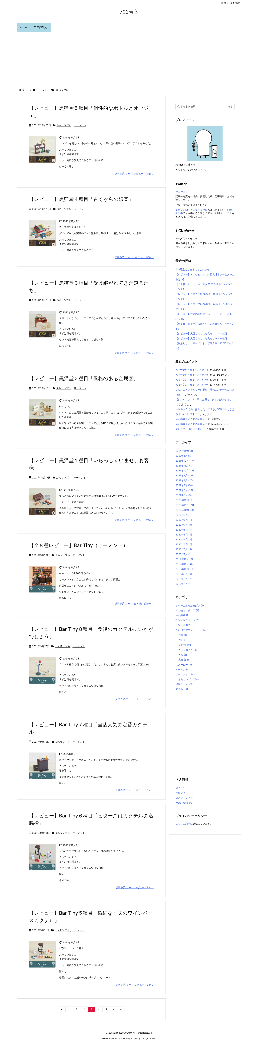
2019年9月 (184, 573)
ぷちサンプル (64, 125)
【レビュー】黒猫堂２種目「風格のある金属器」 (83, 378)
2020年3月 (184, 544)
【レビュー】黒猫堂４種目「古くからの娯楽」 (81, 199)
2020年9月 (184, 514)
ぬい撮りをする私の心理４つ (191, 419)
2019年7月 (183, 583)
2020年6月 (184, 529)
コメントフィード (185, 797)
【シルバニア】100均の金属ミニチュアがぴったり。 (205, 399)
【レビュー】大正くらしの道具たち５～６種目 (201, 338)
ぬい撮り (182, 615)
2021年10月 (185, 470)
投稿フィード (183, 792)
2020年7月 (184, 524)
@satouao (181, 191)
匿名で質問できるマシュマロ (191, 209)
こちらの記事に (184, 823)
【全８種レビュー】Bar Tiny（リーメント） (78, 545)
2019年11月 (184, 564)
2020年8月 (184, 519)
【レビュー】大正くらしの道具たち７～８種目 (201, 333)
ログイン (180, 787)
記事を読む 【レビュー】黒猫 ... (134, 173)
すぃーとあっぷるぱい (191, 605)
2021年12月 (185, 460)
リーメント (41, 89)
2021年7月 (184, 485)
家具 (183, 659)
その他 (184, 644)
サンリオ (183, 625)
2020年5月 (184, 534)
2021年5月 (184, 495)
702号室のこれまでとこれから (192, 269)
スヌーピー (184, 664)
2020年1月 (183, 554)
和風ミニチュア (186, 684)
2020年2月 (184, 549)
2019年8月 (184, 578)
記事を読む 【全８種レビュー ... (134, 603)
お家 (183, 634)
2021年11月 (185, 465)
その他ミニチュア (187, 610)
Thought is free (148, 1038)
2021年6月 (184, 490)
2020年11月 (185, 504)
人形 (183, 654)
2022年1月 (183, 455)
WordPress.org (184, 802)
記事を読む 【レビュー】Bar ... (135, 698)
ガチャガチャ (187, 649)
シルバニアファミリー (191, 630)
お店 (182, 639)
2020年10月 (185, 509)
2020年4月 (184, 539)
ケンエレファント (187, 620)
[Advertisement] (129, 58)
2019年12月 (184, 559)
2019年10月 (184, 568)
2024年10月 (184, 450)
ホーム (25, 89)
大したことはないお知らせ (190, 428)
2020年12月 (185, 500)
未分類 (182, 689)
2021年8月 (184, 480)
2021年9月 (184, 475)
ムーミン (182, 669)
